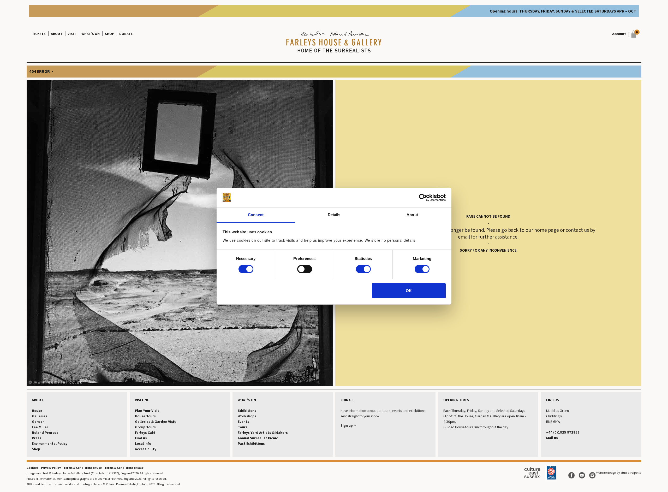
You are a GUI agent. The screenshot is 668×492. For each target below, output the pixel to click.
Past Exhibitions (251, 443)
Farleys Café (145, 432)
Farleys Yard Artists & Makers (263, 432)
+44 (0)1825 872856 (563, 432)
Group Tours (145, 427)
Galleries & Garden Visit (155, 421)
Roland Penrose (45, 432)
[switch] (304, 269)
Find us (141, 438)
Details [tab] (334, 214)
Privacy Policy (51, 468)
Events (243, 421)
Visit (72, 33)
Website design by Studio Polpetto (618, 473)
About (56, 33)
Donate (126, 33)
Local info (143, 443)
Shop (109, 33)
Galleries (39, 416)
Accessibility (145, 449)
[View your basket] (632, 34)
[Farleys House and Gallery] (334, 42)
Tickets (39, 33)
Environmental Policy (49, 443)
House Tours (145, 416)
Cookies (32, 468)
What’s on (90, 33)
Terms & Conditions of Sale (124, 468)
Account (619, 33)
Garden (38, 421)
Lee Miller (40, 427)
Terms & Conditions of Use (82, 468)
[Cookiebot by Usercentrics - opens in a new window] (423, 197)
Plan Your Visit (147, 410)
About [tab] (412, 214)
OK (409, 290)
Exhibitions (247, 410)
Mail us (552, 437)
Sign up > (348, 425)
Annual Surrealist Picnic (258, 438)
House (37, 410)
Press (36, 438)
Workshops (247, 416)
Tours (242, 427)
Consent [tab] (256, 214)
